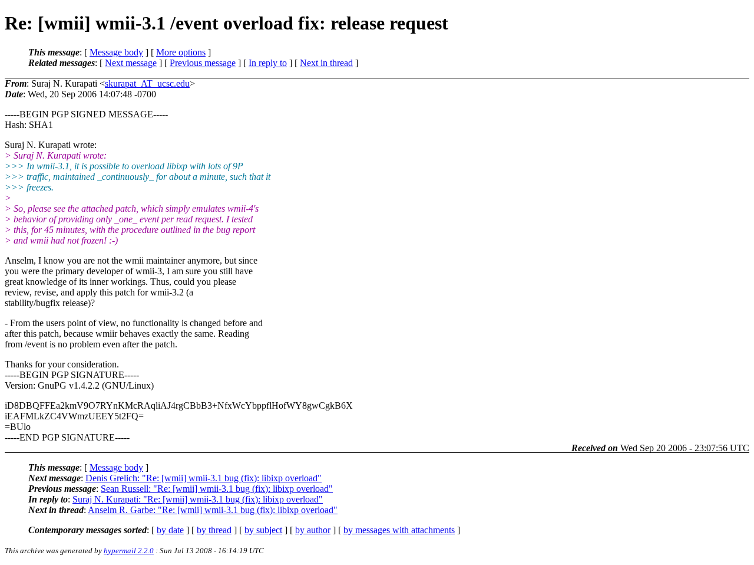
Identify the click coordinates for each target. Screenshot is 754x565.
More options (181, 52)
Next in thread (326, 63)
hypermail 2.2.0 (129, 550)
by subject (263, 530)
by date (170, 530)
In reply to (268, 63)
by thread (214, 530)
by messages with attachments (399, 530)
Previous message (203, 63)
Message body (116, 52)
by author (312, 530)
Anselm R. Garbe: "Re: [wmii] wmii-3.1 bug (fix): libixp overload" (213, 510)
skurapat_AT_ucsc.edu (147, 83)
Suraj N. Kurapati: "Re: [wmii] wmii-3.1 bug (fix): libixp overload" (197, 499)
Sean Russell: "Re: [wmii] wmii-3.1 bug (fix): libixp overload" (217, 489)
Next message (131, 63)
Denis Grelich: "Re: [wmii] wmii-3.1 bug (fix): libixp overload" (203, 478)
